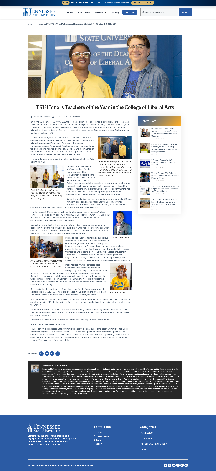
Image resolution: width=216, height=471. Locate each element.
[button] (41, 353)
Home (70, 12)
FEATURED (78, 24)
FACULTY (59, 24)
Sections (99, 12)
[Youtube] (174, 465)
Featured (68, 24)
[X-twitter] (178, 465)
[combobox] (159, 12)
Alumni (42, 24)
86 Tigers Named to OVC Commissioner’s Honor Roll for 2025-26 (164, 162)
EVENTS (50, 24)
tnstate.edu (48, 340)
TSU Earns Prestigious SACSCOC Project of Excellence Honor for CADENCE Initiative (165, 188)
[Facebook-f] (165, 465)
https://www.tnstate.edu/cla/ (98, 319)
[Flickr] (186, 465)
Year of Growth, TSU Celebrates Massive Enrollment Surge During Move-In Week (165, 175)
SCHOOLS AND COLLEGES (104, 24)
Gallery (115, 12)
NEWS (87, 24)
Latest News (84, 12)
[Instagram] (170, 465)
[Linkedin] (182, 465)
